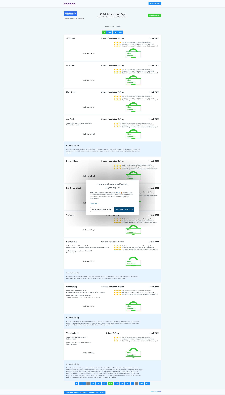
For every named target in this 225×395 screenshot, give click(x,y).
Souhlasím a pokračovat (124, 209)
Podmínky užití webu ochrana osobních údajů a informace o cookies (84, 392)
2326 (127, 383)
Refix (120, 32)
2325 (122, 383)
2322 (104, 383)
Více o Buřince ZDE (154, 15)
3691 (147, 383)
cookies (118, 192)
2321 (98, 383)
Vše (104, 32)
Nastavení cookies (156, 391)
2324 (116, 383)
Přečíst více (93, 203)
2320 (93, 383)
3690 (141, 383)
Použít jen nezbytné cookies (101, 209)
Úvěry (115, 32)
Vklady (109, 32)
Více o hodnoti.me (155, 3)
